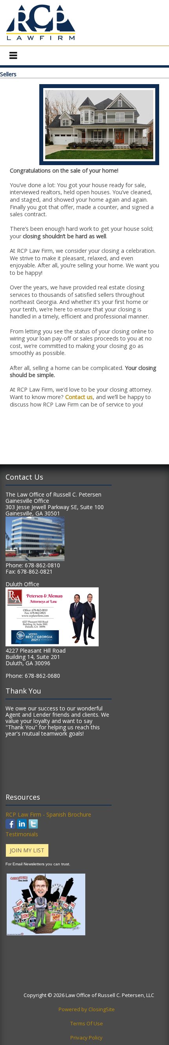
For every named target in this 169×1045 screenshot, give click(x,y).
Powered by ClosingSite (87, 1009)
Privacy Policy (86, 1037)
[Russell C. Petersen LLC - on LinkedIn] (22, 826)
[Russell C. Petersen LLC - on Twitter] (33, 826)
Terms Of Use (86, 1023)
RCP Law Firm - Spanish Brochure (48, 814)
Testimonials (22, 834)
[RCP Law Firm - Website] (40, 40)
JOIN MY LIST (27, 850)
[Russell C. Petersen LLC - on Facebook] (11, 826)
